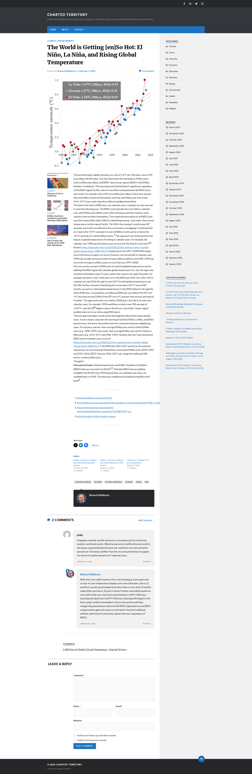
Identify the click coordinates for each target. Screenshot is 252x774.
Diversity (173, 58)
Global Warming (113, 482)
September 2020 (176, 146)
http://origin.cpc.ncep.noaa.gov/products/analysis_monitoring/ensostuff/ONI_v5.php (118, 402)
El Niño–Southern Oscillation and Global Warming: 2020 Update (85, 462)
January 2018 (175, 264)
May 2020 (173, 170)
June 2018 (173, 233)
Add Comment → (146, 520)
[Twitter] (196, 3)
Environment (66, 41)
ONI (146, 482)
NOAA (138, 482)
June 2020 (173, 164)
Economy (173, 65)
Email (119, 706)
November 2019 (176, 183)
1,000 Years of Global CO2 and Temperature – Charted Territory (95, 649)
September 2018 (176, 214)
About (65, 30)
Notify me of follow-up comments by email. (96, 735)
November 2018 (176, 202)
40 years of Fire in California (178, 313)
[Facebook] (184, 3)
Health (172, 96)
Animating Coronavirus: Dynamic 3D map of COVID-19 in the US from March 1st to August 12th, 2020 (184, 356)
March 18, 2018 (88, 624)
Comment (79, 675)
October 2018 (175, 208)
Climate (52, 41)
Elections (173, 77)
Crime (171, 52)
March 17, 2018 (84, 562)
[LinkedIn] (190, 3)
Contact (79, 30)
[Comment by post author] (68, 571)
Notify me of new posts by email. (92, 740)
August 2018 (174, 220)
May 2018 (173, 239)
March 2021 (174, 127)
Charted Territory (67, 15)
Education (173, 71)
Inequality (173, 102)
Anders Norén (64, 769)
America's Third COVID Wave (179, 337)
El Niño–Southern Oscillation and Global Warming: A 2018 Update (112, 462)
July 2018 (173, 226)
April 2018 (173, 245)
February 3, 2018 (87, 71)
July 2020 (173, 158)
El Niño (98, 482)
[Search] (202, 3)
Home (53, 30)
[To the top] (201, 759)
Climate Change (83, 482)
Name (77, 706)
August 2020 (174, 152)
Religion (172, 108)
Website (78, 720)
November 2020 (176, 133)
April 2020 (173, 177)
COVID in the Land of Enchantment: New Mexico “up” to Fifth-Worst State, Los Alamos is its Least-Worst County (184, 295)
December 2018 (176, 195)
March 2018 (174, 251)
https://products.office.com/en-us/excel (96, 416)
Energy (172, 83)
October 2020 (175, 139)
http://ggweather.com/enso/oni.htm (94, 398)
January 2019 (175, 189)
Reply (148, 562)
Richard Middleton (67, 71)
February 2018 (175, 257)
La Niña (129, 482)
